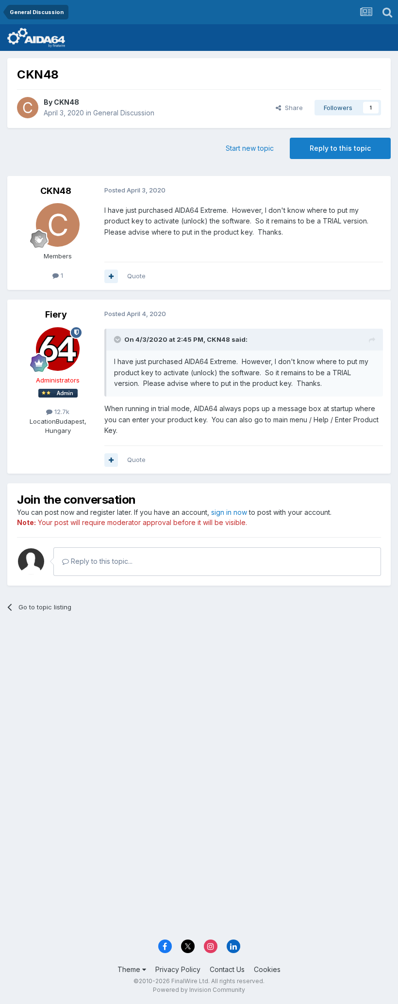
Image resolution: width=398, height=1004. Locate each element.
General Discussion (123, 113)
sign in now (229, 512)
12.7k (60, 411)
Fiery (56, 314)
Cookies (267, 969)
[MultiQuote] (111, 276)
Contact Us (227, 969)
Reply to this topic (340, 148)
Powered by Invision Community (199, 989)
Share (292, 108)
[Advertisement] (199, 694)
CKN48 (66, 102)
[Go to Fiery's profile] (58, 349)
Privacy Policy (177, 969)
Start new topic (250, 148)
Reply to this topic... (101, 561)
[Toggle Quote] (118, 339)
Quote (136, 276)
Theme (129, 969)
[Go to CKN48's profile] (27, 107)
